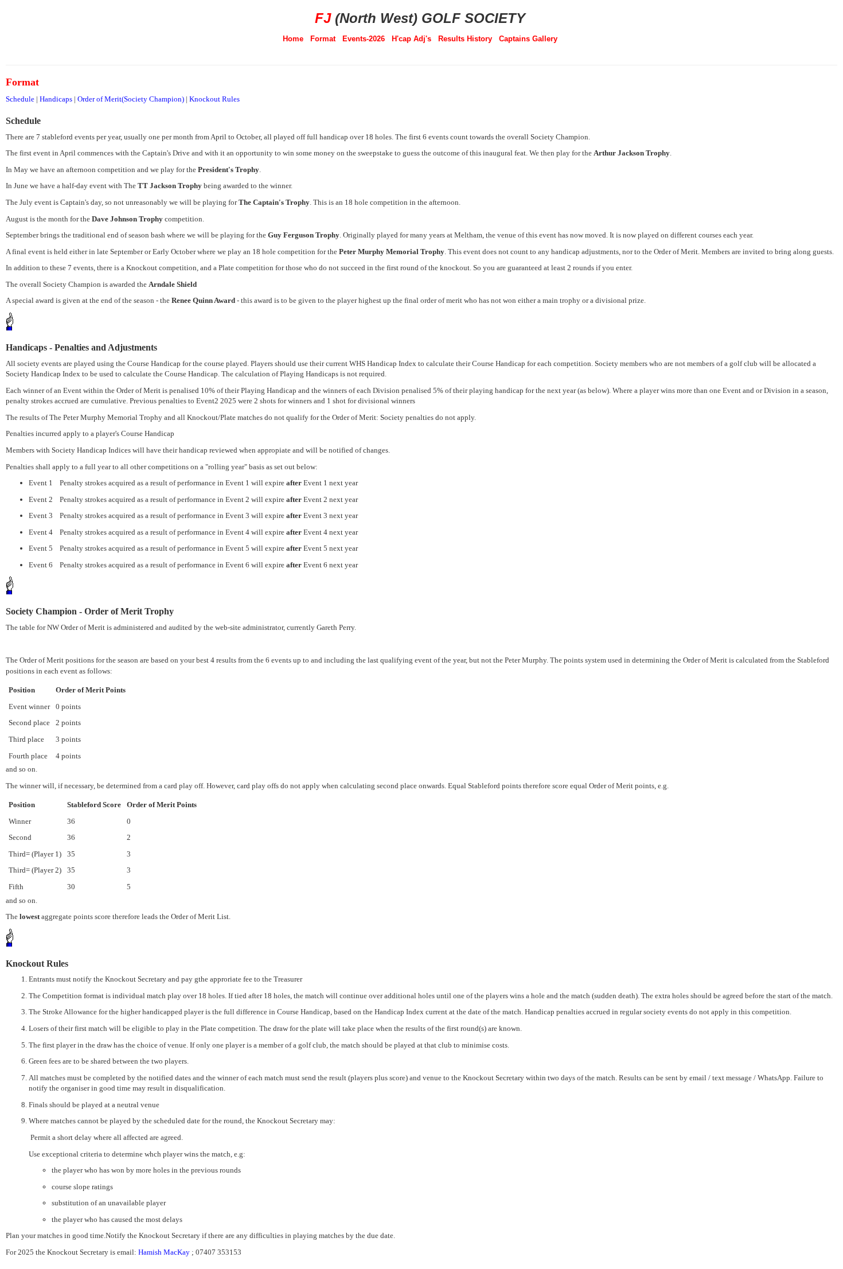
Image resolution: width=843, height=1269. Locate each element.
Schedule (20, 99)
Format (322, 38)
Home (293, 38)
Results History (465, 38)
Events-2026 (363, 38)
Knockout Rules (214, 99)
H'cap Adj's (411, 38)
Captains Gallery (528, 38)
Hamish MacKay (164, 1252)
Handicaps (56, 99)
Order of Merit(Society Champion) (130, 99)
